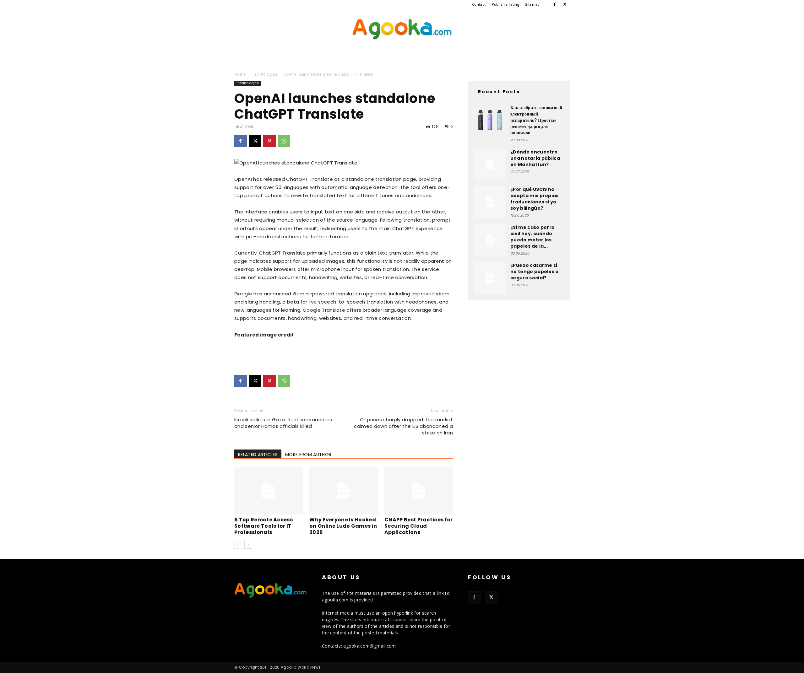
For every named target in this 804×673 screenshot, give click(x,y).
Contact (479, 4)
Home (240, 74)
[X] (565, 4)
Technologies (264, 74)
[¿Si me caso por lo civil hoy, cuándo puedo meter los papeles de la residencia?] (490, 240)
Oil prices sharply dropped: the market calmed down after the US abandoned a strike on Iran (403, 426)
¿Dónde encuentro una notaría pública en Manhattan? (535, 158)
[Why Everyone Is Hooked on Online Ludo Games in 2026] (343, 490)
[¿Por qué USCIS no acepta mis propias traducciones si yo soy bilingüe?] (490, 202)
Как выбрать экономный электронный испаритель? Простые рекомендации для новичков (536, 120)
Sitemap (532, 4)
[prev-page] (238, 545)
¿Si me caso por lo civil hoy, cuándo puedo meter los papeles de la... (532, 236)
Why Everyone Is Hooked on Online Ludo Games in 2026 (343, 526)
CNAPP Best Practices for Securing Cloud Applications (418, 526)
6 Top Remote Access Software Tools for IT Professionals (263, 526)
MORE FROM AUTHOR (308, 454)
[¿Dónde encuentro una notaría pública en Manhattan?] (490, 164)
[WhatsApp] (284, 141)
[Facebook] (554, 4)
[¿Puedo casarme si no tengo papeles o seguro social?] (490, 277)
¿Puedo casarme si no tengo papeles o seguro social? (534, 271)
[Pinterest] (269, 141)
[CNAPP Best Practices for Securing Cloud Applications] (418, 490)
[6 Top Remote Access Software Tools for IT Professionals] (268, 490)
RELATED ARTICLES (258, 454)
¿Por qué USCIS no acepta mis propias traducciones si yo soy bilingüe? (534, 198)
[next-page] (248, 545)
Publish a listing (505, 4)
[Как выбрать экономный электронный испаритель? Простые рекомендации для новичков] (490, 120)
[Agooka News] (402, 29)
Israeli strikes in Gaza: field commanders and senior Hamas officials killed (283, 422)
